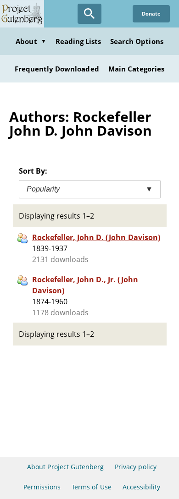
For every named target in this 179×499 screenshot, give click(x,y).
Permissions (42, 487)
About (31, 41)
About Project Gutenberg (65, 466)
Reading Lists (78, 41)
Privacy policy (136, 466)
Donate (151, 13)
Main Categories (136, 68)
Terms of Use (91, 487)
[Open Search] (89, 14)
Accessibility (142, 487)
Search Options (136, 41)
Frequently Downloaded (57, 68)
